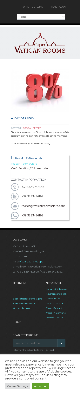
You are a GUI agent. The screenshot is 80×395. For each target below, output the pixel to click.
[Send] (61, 343)
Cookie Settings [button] (17, 386)
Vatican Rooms (21, 308)
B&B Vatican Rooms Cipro (27, 298)
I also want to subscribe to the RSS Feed (33, 350)
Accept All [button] (40, 386)
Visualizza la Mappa (31, 261)
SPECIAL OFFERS (32, 128)
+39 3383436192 (32, 215)
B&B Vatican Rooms (24, 303)
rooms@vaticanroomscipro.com (43, 206)
